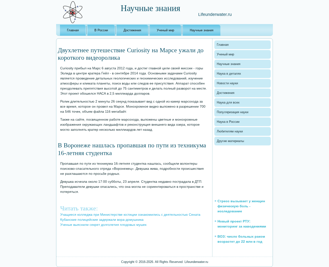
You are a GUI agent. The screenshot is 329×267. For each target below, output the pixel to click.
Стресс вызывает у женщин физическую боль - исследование (241, 206)
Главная (73, 30)
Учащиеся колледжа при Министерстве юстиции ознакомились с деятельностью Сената (130, 214)
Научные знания (201, 30)
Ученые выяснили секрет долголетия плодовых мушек (103, 225)
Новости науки (227, 83)
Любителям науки (230, 131)
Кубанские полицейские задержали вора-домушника (102, 219)
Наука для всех (228, 102)
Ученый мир (165, 30)
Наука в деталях (229, 73)
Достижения (132, 30)
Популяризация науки (232, 112)
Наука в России (228, 122)
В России (101, 30)
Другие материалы (230, 141)
